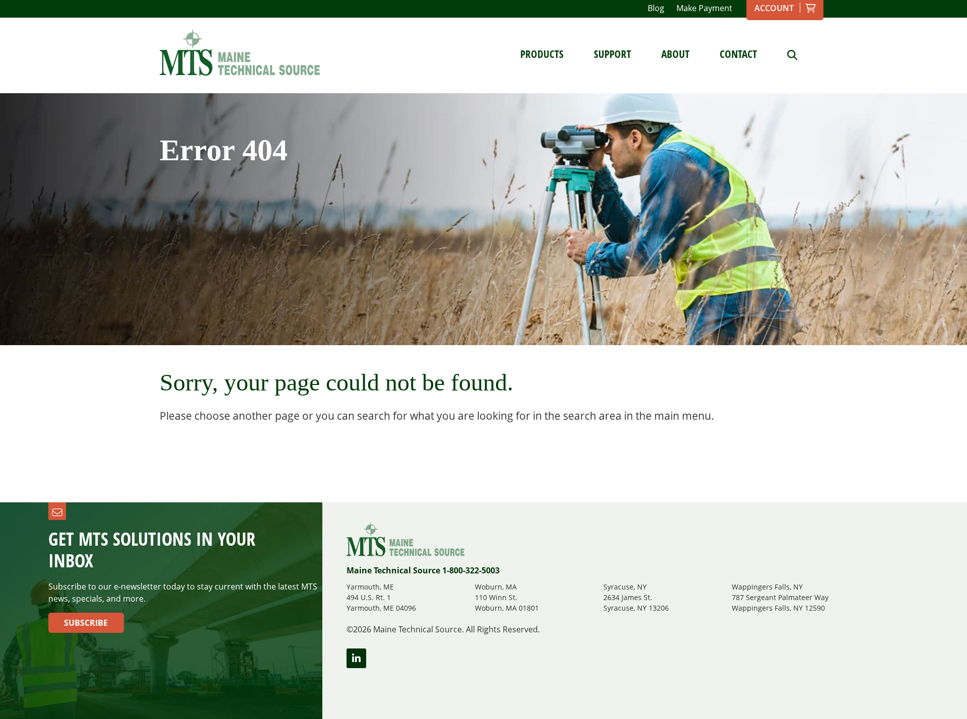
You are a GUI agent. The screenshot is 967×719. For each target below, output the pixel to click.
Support (612, 54)
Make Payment (704, 8)
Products (542, 54)
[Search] (784, 54)
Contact (738, 54)
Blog (656, 8)
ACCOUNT (774, 8)
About (675, 54)
